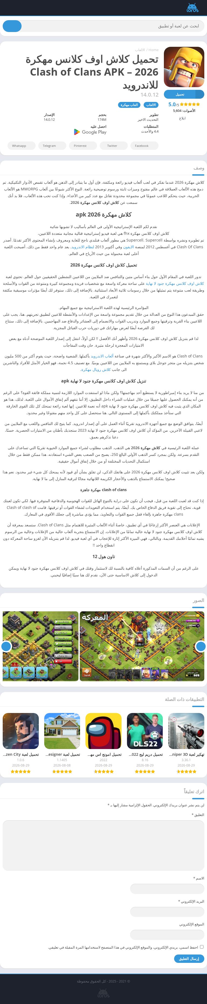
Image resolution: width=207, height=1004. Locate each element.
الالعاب (140, 49)
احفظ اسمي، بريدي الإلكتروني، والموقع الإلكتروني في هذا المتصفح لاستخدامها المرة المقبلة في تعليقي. (123, 947)
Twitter (112, 146)
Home (153, 49)
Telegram (49, 146)
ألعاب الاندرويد (102, 356)
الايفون (128, 246)
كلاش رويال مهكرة (96, 369)
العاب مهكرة (129, 104)
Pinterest (80, 146)
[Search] (12, 26)
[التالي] (6, 646)
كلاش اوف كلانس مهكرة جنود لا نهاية (175, 283)
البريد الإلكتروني (191, 901)
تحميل (180, 94)
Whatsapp (19, 146)
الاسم (198, 878)
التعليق (198, 814)
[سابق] (201, 646)
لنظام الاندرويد (82, 246)
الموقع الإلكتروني (191, 924)
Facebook (142, 146)
